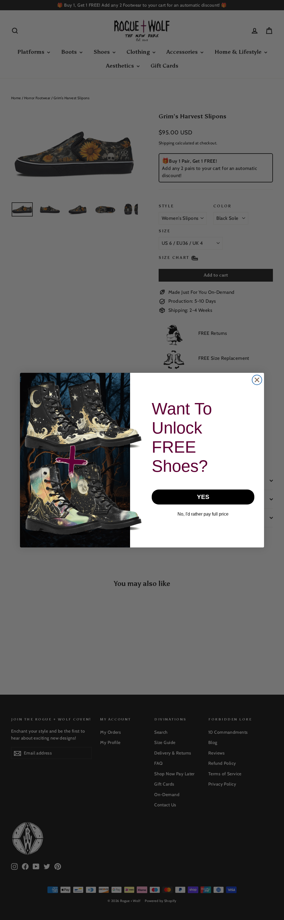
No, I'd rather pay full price (203, 514)
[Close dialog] (257, 380)
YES (203, 496)
